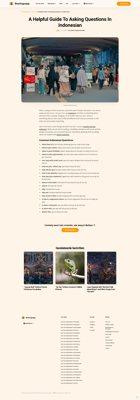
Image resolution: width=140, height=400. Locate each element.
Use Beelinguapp (70, 230)
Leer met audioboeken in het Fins (69, 383)
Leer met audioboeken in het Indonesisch (71, 372)
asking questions (63, 134)
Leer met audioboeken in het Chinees (70, 344)
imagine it (72, 113)
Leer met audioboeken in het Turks (70, 349)
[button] (51, 3)
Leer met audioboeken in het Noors (70, 366)
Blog (61, 3)
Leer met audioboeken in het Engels (70, 322)
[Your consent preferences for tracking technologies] (137, 397)
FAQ (67, 3)
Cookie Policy (108, 345)
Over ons (107, 322)
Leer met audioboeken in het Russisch (70, 341)
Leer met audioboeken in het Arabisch (70, 355)
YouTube (92, 330)
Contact (107, 348)
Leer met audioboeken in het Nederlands (71, 363)
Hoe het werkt (40, 3)
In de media (108, 334)
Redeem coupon (109, 324)
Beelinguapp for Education (109, 328)
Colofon (107, 337)
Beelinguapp (25, 12)
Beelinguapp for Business (111, 331)
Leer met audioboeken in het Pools (70, 360)
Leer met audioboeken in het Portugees (71, 327)
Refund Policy (108, 340)
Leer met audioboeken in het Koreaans (71, 352)
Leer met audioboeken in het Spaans (70, 324)
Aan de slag (124, 3)
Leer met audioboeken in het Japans (70, 338)
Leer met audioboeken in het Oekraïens (71, 374)
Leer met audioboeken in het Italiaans (70, 333)
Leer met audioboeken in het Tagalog (70, 377)
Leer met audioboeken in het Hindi (69, 347)
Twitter (91, 327)
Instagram (92, 324)
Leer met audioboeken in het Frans (70, 330)
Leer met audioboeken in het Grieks (70, 369)
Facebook (92, 322)
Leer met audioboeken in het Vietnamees (71, 380)
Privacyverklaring (109, 343)
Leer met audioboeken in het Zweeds (70, 358)
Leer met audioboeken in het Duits (69, 335)
